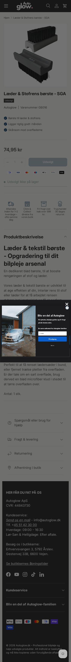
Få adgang (52, 339)
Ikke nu (52, 345)
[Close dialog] (67, 307)
